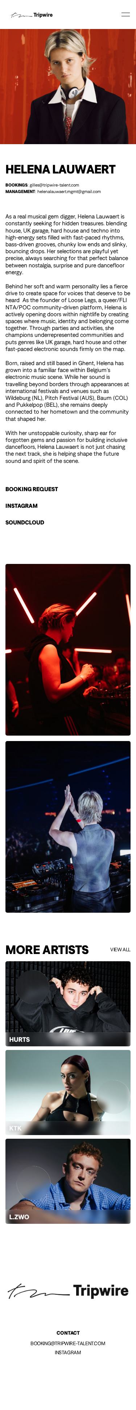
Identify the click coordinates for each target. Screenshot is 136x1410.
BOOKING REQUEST (31, 489)
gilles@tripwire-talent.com (54, 185)
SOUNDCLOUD (24, 522)
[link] (31, 14)
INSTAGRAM (21, 505)
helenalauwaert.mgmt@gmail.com (69, 191)
